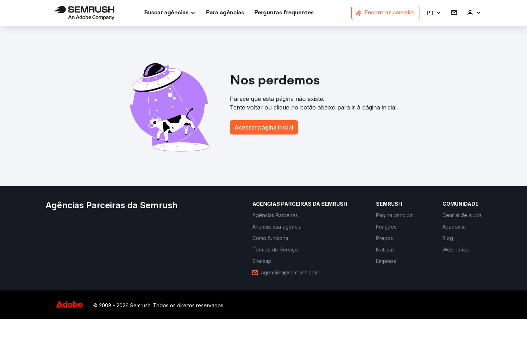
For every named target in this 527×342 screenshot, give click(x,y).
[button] (434, 13)
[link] (225, 13)
